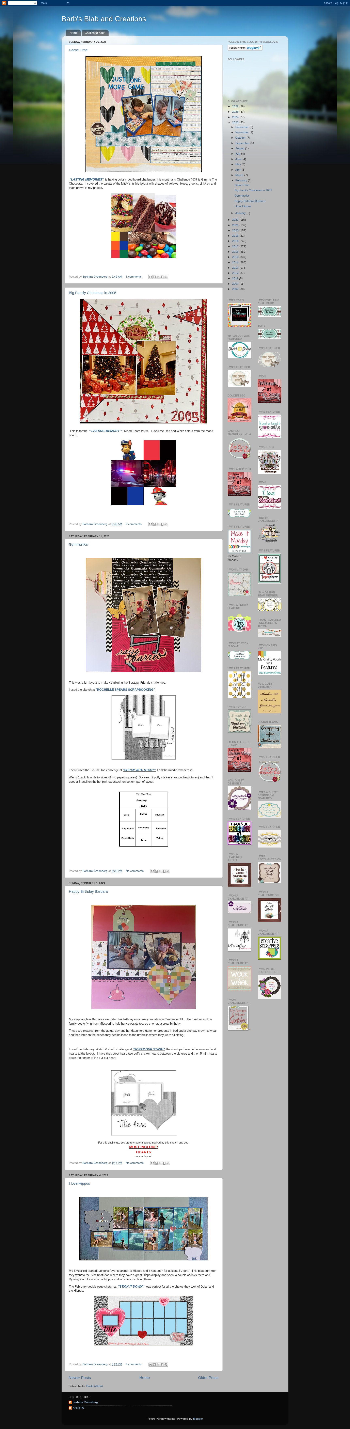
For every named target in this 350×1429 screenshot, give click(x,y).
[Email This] (150, 277)
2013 (235, 267)
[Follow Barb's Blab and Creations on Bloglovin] (245, 49)
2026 (235, 106)
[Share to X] (158, 277)
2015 (235, 257)
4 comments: (134, 1364)
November (242, 132)
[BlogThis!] (154, 277)
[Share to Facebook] (162, 277)
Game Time (78, 50)
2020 (235, 230)
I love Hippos (79, 1183)
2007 (235, 283)
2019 (235, 235)
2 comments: (134, 524)
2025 (235, 111)
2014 (235, 262)
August (240, 148)
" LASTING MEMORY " (105, 431)
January (240, 213)
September (242, 143)
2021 (235, 225)
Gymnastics (78, 544)
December (242, 127)
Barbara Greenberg (85, 1402)
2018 (235, 241)
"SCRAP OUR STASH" (149, 1049)
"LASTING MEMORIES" (86, 179)
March (239, 175)
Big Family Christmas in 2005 (92, 293)
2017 (235, 246)
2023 (235, 122)
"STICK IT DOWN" (131, 1286)
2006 (235, 289)
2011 (235, 278)
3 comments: (134, 276)
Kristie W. (79, 1407)
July (238, 153)
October (240, 137)
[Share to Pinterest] (166, 277)
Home (73, 32)
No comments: (135, 870)
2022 (235, 219)
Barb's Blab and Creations (104, 19)
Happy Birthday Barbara (88, 891)
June (238, 159)
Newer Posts (80, 1378)
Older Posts (208, 1378)
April (238, 169)
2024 (235, 117)
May (238, 164)
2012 (235, 273)
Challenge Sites (95, 32)
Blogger (198, 1418)
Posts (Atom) (94, 1386)
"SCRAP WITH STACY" (139, 770)
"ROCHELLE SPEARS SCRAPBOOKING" (125, 689)
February (241, 180)
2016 (235, 251)
